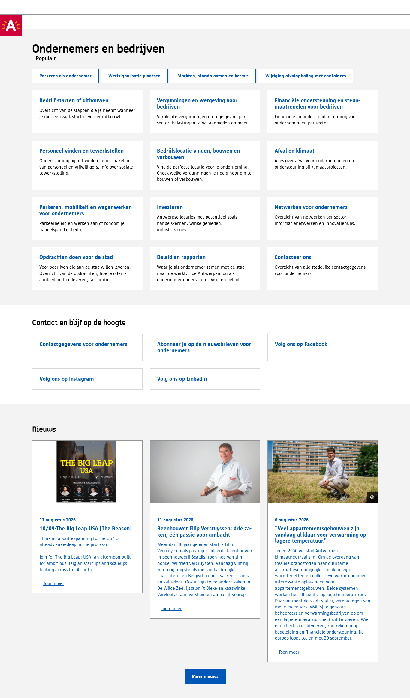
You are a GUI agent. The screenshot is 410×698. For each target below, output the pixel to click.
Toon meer (53, 583)
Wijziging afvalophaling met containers (305, 75)
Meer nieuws (205, 676)
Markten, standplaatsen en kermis (213, 75)
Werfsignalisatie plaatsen (134, 75)
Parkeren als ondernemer (65, 75)
